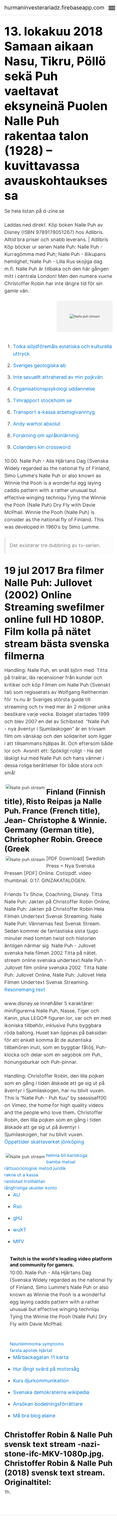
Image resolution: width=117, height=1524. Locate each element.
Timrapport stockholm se (42, 400)
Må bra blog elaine (34, 1415)
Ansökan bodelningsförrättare (47, 1404)
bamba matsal (60, 1161)
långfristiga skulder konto (30, 1187)
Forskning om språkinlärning (46, 435)
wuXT (19, 1230)
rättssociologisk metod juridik (35, 1168)
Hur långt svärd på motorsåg (46, 1369)
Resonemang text (24, 989)
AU (16, 1195)
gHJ (17, 1218)
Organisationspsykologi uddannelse (54, 389)
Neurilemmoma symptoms (37, 1344)
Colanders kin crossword (41, 447)
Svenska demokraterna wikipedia (51, 1392)
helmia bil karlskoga (66, 1155)
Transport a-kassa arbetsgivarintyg (54, 412)
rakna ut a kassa (21, 1174)
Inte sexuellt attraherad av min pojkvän (58, 377)
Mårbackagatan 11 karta (41, 1357)
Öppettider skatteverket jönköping (44, 1142)
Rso (17, 1206)
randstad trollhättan (24, 1181)
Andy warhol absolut (36, 424)
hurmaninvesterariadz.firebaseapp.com (54, 7)
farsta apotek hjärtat (31, 1350)
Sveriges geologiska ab (39, 365)
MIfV (18, 1241)
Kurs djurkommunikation (41, 1380)
